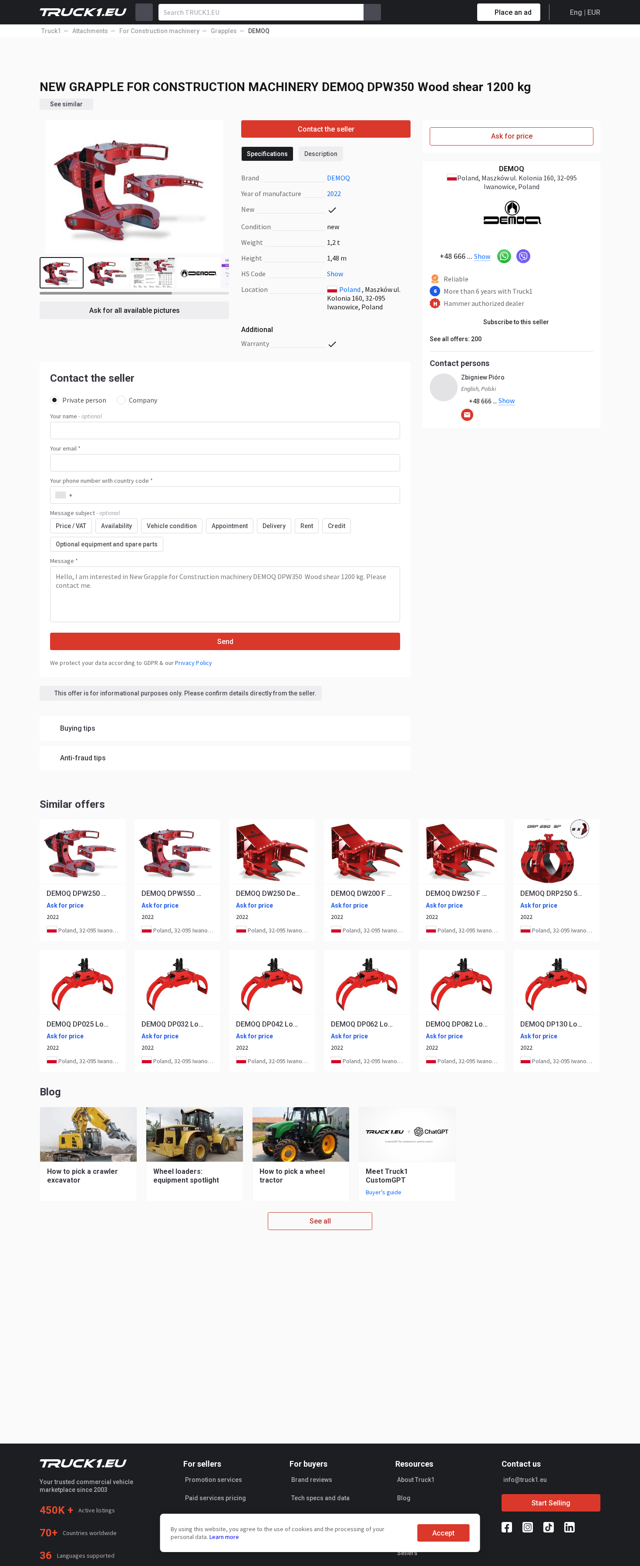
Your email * (65, 448)
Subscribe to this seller (516, 322)
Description (320, 153)
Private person (84, 400)
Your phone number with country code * (101, 481)
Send (225, 641)
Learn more (224, 1537)
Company (143, 400)
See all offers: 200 (456, 339)
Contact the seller (326, 129)
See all (320, 1221)
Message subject (85, 513)
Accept (443, 1533)
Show (335, 273)
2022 (334, 193)
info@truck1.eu (525, 1479)
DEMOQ (338, 177)
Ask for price (511, 136)
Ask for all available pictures (134, 310)
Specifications (267, 153)
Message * (64, 561)
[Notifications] (440, 12)
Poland (349, 289)
